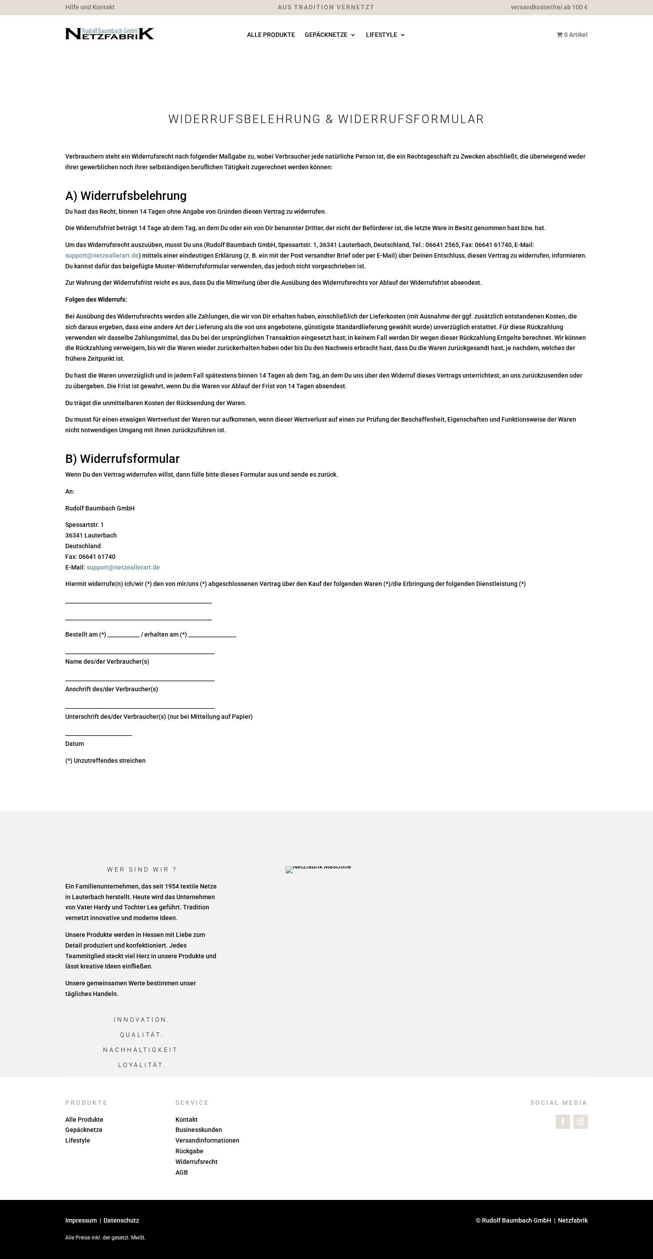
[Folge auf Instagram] (580, 1122)
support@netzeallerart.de (102, 255)
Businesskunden (198, 1129)
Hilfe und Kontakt (90, 7)
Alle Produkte (271, 35)
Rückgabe (189, 1151)
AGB (181, 1172)
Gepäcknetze (326, 35)
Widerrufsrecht (196, 1161)
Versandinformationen (207, 1140)
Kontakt (186, 1119)
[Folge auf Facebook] (563, 1122)
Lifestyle (381, 35)
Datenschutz (121, 1220)
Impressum (81, 1220)
